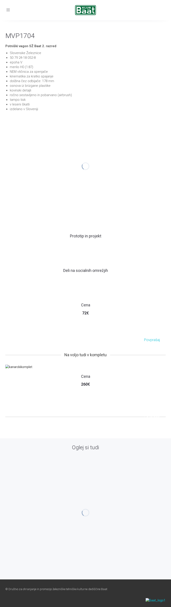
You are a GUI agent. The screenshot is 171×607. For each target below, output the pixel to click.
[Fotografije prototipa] (86, 245)
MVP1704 (20, 36)
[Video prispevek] (96, 245)
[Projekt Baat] (75, 245)
